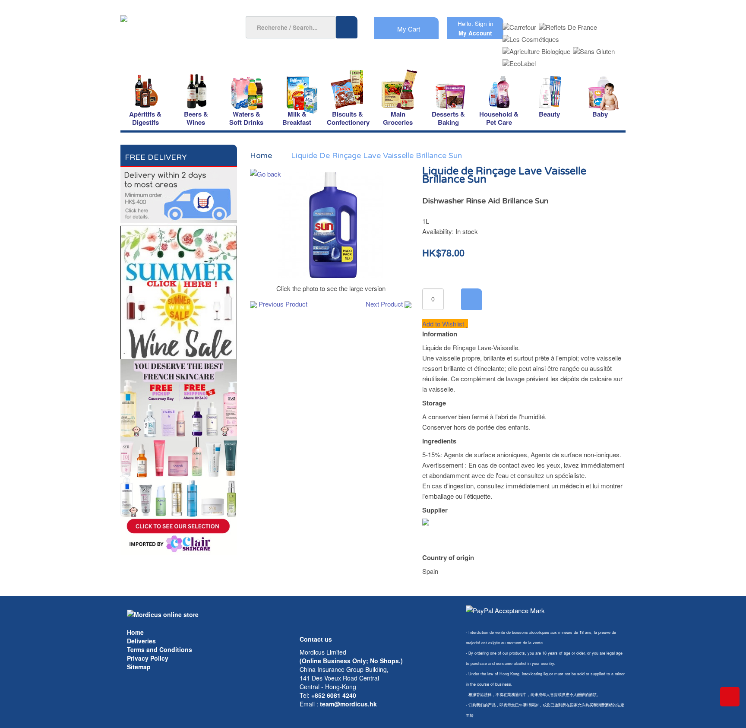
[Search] (346, 27)
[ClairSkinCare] (178, 456)
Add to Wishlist (444, 323)
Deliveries (141, 640)
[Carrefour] (519, 24)
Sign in (484, 23)
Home (135, 632)
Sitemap (139, 666)
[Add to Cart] (471, 299)
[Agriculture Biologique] (536, 48)
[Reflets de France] (568, 24)
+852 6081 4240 (333, 695)
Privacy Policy (147, 658)
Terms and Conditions (159, 649)
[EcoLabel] (519, 60)
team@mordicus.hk (348, 704)
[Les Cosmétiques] (531, 36)
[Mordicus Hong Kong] (163, 613)
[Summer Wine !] (178, 289)
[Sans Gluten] (594, 48)
